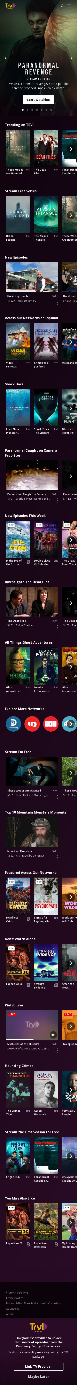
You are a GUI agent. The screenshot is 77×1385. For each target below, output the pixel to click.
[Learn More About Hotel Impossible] (57, 302)
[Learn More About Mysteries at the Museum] (57, 1050)
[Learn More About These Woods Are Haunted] (57, 797)
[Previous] (6, 58)
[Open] (69, 6)
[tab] (23, 110)
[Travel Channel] (10, 6)
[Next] (71, 58)
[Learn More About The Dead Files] (57, 627)
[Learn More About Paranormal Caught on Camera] (57, 500)
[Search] (60, 6)
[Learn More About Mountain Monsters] (57, 857)
